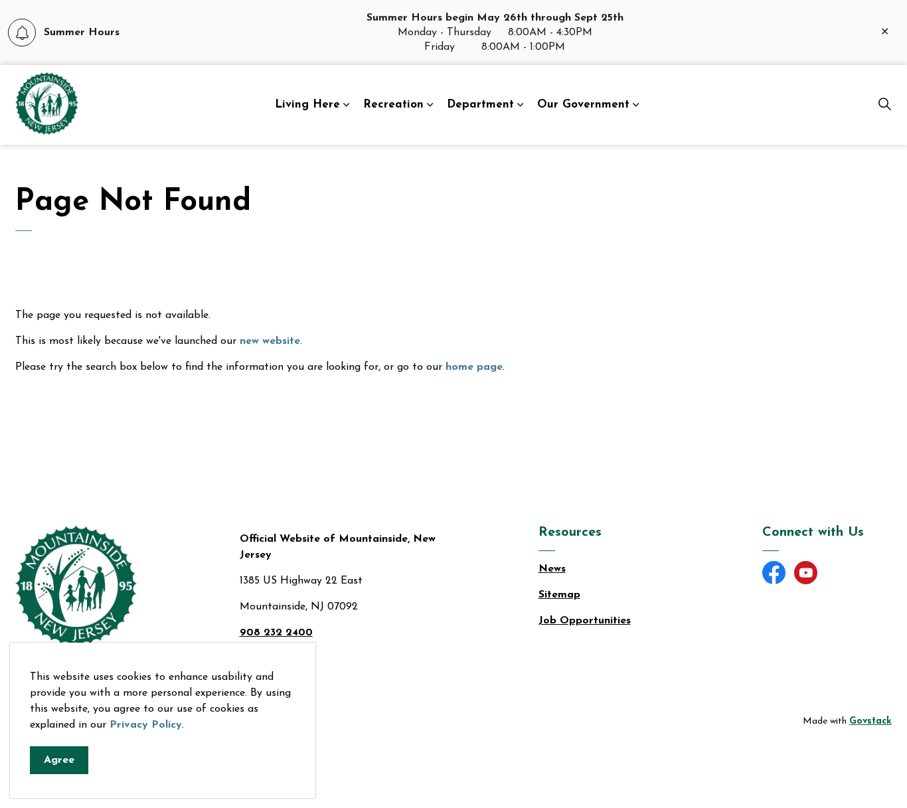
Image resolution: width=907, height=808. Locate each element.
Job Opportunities (584, 620)
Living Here (307, 104)
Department (480, 104)
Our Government (583, 104)
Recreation (393, 104)
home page (474, 367)
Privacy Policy (146, 725)
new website (270, 341)
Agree (59, 760)
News (552, 569)
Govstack (870, 721)
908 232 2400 (276, 632)
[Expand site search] (884, 104)
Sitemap (559, 595)
